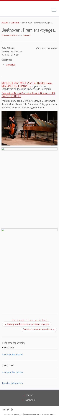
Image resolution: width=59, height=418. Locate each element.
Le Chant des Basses (12, 354)
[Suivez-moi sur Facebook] (12, 409)
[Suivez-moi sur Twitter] (9, 409)
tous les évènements (12, 383)
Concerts (15, 22)
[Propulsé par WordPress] (24, 414)
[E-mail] (5, 409)
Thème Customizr (47, 414)
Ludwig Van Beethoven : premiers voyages (27, 324)
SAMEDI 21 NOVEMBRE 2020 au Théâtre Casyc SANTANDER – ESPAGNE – (27, 84)
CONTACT (30, 395)
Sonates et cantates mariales (38, 329)
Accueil (5, 22)
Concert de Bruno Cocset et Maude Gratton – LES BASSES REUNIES (28, 94)
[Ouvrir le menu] (54, 10)
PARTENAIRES (30, 400)
